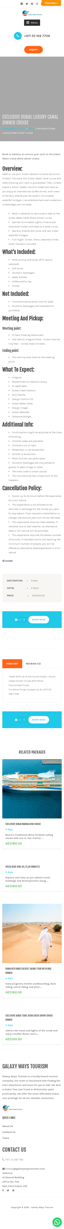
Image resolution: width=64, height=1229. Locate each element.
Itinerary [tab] (12, 663)
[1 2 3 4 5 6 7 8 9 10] (22, 619)
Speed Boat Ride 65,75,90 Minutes (22, 866)
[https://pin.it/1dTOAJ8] (13, 1190)
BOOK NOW (38, 619)
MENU (34, 22)
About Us (7, 1126)
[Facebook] (10, 561)
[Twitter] (15, 561)
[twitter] (27, 4)
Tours (5, 1137)
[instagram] (37, 4)
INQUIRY (33, 49)
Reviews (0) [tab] (33, 663)
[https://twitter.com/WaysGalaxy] (8, 1190)
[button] (57, 1222)
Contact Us (9, 1132)
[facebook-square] (21, 4)
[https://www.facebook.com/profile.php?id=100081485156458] (3, 1190)
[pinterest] (32, 4)
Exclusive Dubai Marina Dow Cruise (23, 824)
